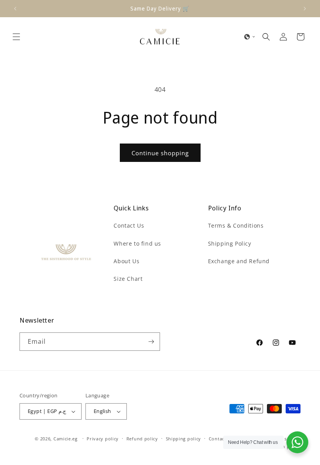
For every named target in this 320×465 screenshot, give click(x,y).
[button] (16, 36)
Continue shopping (160, 153)
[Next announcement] (304, 8)
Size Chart (128, 278)
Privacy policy (103, 439)
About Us (126, 261)
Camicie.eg (65, 439)
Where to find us (137, 243)
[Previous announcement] (15, 8)
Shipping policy (183, 439)
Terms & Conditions (236, 225)
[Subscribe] (151, 341)
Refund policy (142, 439)
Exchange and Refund (239, 261)
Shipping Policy (229, 243)
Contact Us (129, 225)
